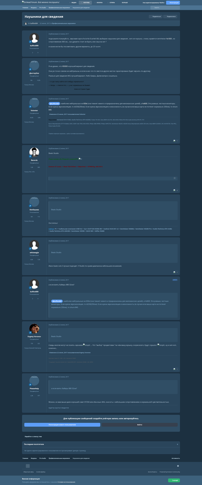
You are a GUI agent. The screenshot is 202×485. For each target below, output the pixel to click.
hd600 (144, 103)
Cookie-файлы (40, 472)
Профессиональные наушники (64, 23)
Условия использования (66, 482)
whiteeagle (34, 253)
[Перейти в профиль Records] (34, 152)
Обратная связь (28, 472)
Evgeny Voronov (34, 336)
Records (34, 160)
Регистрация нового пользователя (62, 425)
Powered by (170, 472)
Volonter (34, 110)
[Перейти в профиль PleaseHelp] (34, 381)
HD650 (65, 66)
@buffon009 (54, 104)
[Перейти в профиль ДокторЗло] (34, 65)
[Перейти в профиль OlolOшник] (34, 202)
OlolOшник (34, 210)
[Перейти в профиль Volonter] (34, 103)
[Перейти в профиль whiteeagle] (34, 245)
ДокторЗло (34, 73)
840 (50, 110)
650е (85, 103)
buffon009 (34, 23)
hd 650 (169, 38)
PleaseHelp (34, 388)
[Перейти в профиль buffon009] (26, 23)
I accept (175, 480)
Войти (139, 425)
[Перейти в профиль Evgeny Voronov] (34, 329)
